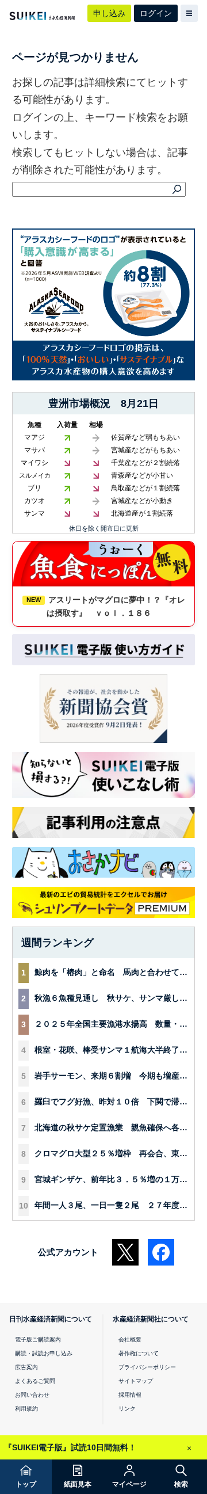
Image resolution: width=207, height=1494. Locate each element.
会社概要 (129, 1339)
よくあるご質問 (35, 1381)
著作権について (138, 1353)
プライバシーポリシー (147, 1367)
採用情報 (129, 1395)
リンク (127, 1408)
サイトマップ (135, 1381)
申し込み (109, 13)
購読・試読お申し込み (43, 1353)
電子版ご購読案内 (38, 1339)
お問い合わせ (32, 1395)
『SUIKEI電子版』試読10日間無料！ (70, 1447)
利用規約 (26, 1408)
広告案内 (26, 1367)
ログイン (156, 13)
